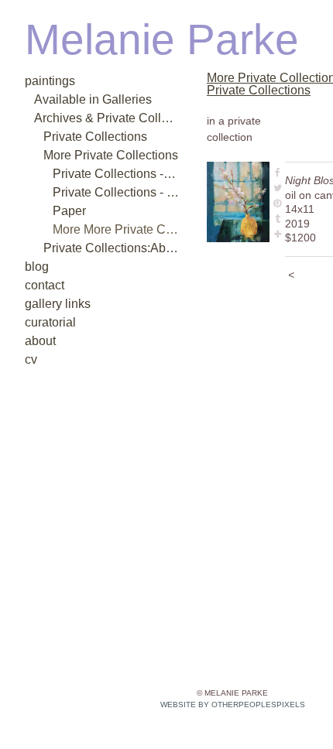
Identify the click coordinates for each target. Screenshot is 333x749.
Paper (66, 211)
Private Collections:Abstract (108, 248)
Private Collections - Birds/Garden (116, 192)
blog (34, 266)
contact (43, 285)
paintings (46, 81)
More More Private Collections (116, 229)
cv (30, 359)
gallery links (52, 304)
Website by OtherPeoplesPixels (232, 704)
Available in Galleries (80, 99)
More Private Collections (99, 155)
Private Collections (86, 136)
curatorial (47, 322)
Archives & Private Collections (103, 118)
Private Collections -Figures (116, 174)
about (38, 341)
